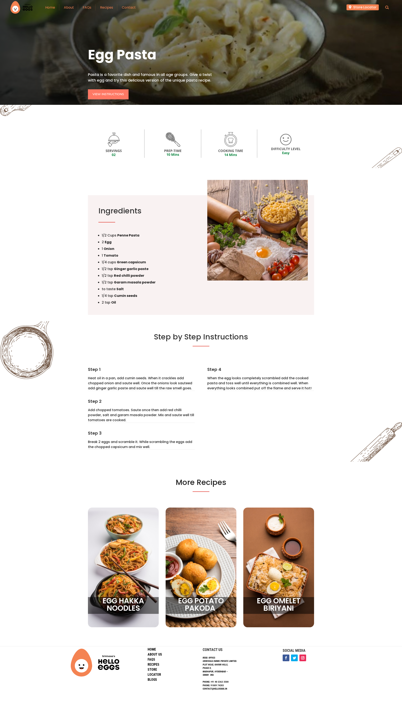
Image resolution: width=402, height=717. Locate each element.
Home (152, 649)
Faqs (151, 659)
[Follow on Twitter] (294, 658)
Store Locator (364, 7)
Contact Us (213, 649)
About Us (155, 654)
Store (152, 670)
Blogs (152, 680)
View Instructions (108, 94)
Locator (154, 675)
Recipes (153, 664)
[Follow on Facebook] (286, 658)
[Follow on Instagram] (302, 658)
